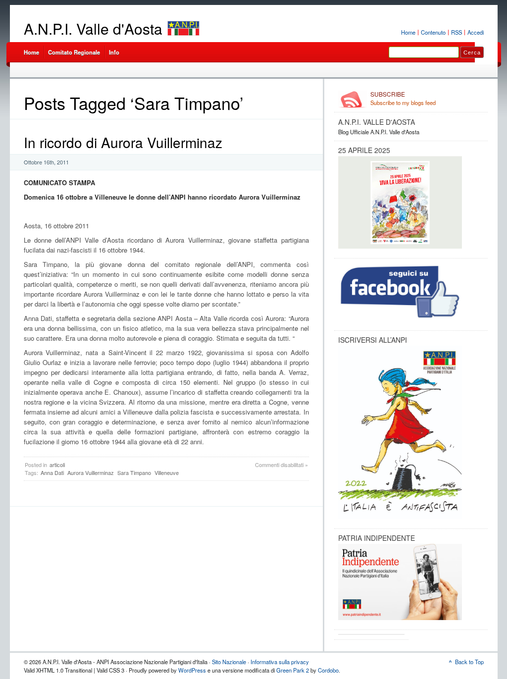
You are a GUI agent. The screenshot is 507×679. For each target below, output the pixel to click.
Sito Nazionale (229, 662)
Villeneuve (166, 472)
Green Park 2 (292, 670)
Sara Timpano (134, 472)
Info (114, 52)
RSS (456, 32)
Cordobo (328, 670)
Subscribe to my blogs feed (403, 98)
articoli (57, 465)
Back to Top (469, 662)
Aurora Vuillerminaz (90, 472)
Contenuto (433, 32)
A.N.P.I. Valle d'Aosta (93, 28)
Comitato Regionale (74, 52)
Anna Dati (52, 472)
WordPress (192, 670)
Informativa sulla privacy (280, 662)
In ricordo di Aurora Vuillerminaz (123, 142)
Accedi (475, 32)
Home (408, 32)
